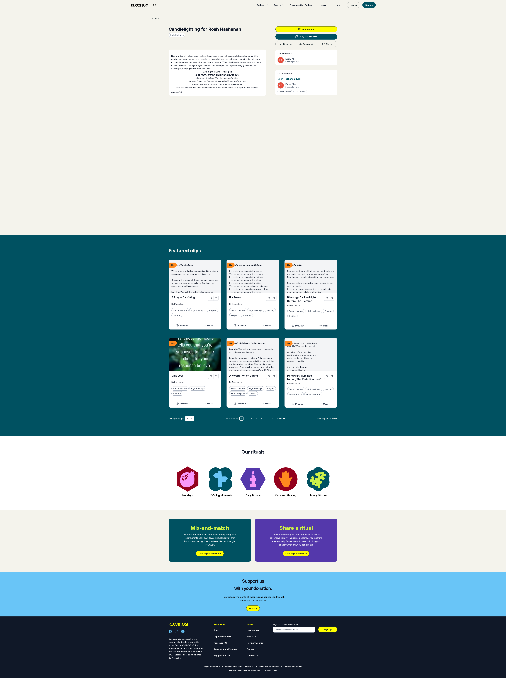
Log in (354, 5)
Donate (369, 5)
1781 (272, 418)
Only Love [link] (177, 375)
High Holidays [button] (177, 35)
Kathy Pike (290, 59)
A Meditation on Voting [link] (243, 375)
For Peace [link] (235, 297)
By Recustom (177, 304)
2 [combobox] (187, 418)
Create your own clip (296, 553)
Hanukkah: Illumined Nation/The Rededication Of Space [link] (304, 377)
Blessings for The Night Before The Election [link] (301, 299)
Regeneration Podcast (301, 5)
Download (308, 44)
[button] (182, 325)
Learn (324, 5)
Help (338, 5)
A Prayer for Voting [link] (183, 297)
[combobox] (157, 5)
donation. (281, 665)
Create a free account (253, 646)
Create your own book (209, 553)
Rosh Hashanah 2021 (289, 78)
